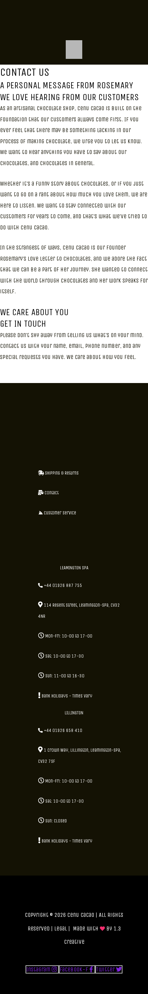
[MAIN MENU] (74, 49)
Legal (60, 928)
